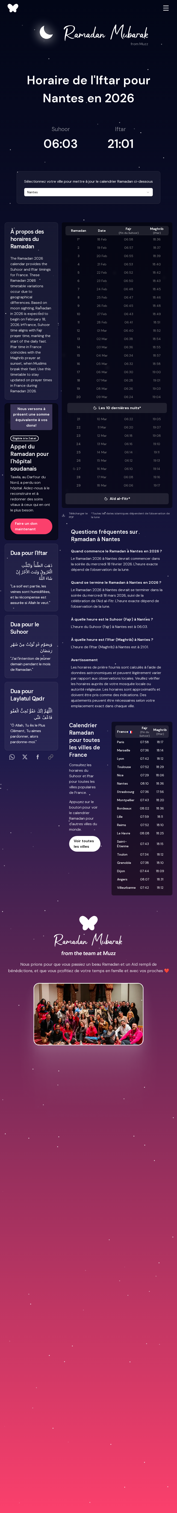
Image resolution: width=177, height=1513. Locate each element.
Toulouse (124, 767)
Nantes (122, 783)
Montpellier (125, 800)
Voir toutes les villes (84, 844)
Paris (120, 742)
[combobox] (88, 192)
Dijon (121, 871)
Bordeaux (124, 808)
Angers (122, 879)
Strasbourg (125, 792)
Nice (120, 775)
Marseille (123, 750)
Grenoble (124, 863)
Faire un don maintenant (26, 526)
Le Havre (123, 833)
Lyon (120, 758)
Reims (121, 825)
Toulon (122, 854)
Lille (120, 817)
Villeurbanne (126, 888)
